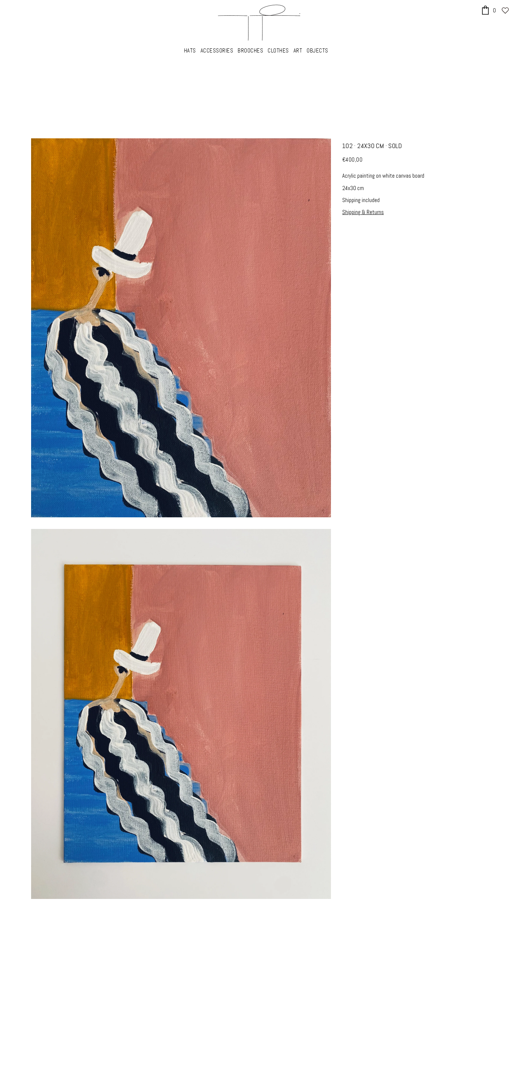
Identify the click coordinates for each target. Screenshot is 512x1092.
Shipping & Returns (363, 212)
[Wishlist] (505, 10)
